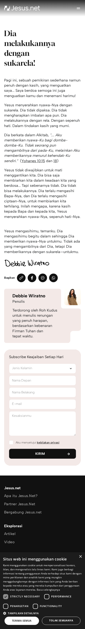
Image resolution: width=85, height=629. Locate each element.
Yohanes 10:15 (33, 161)
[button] (42, 613)
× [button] (80, 556)
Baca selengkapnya (48, 589)
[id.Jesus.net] (22, 8)
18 (55, 161)
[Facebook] (32, 278)
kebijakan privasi (48, 442)
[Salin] (21, 278)
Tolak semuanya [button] (61, 620)
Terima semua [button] (22, 620)
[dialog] (42, 590)
